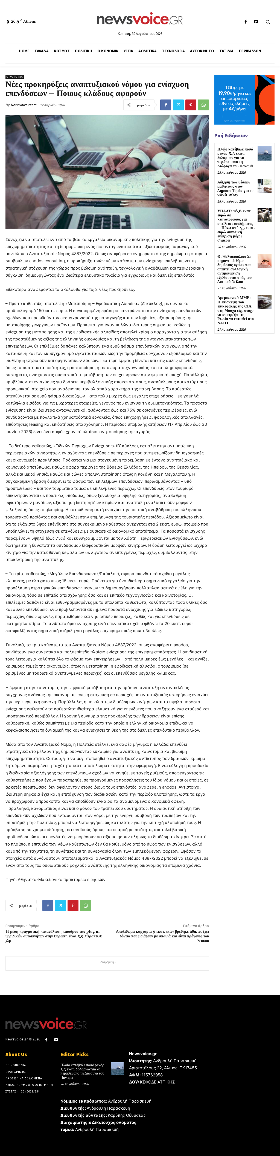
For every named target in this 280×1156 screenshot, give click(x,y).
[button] (268, 22)
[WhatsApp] (203, 104)
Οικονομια (15, 77)
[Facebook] (245, 22)
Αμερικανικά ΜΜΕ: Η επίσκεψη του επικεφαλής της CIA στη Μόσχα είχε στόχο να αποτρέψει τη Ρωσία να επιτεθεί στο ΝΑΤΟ (235, 310)
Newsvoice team (23, 104)
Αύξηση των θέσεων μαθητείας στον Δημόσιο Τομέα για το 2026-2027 (235, 188)
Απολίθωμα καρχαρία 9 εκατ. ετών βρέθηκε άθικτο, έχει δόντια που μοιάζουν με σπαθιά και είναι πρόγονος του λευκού (162, 936)
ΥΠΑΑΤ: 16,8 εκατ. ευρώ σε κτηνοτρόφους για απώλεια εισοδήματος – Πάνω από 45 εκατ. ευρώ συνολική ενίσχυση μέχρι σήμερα (236, 226)
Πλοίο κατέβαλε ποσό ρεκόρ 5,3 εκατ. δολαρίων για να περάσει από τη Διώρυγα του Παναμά (235, 158)
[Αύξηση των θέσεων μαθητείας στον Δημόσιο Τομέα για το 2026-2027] (265, 186)
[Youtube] (255, 22)
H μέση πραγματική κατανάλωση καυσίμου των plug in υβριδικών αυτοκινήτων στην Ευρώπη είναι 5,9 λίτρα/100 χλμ (54, 936)
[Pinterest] (190, 104)
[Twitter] (178, 104)
